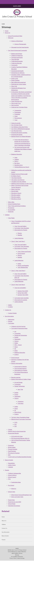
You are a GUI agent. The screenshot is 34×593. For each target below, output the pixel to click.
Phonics (20, 233)
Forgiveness (17, 112)
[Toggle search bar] (32, 2)
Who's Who (11, 202)
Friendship (17, 114)
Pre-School (11, 485)
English (16, 337)
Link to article (15, 105)
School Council (12, 477)
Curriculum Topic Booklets (21, 228)
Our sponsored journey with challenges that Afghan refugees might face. (23, 149)
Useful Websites (18, 238)
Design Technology (19, 386)
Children (7, 214)
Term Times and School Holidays (17, 206)
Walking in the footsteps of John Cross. (21, 183)
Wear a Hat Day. (15, 189)
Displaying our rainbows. (18, 72)
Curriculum (11, 323)
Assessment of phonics (20, 366)
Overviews (20, 403)
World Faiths (14, 191)
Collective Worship (16, 63)
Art (15, 331)
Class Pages (11, 218)
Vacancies (11, 211)
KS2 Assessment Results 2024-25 (20, 438)
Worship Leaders (15, 195)
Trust (15, 120)
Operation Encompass (14, 505)
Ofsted (10, 429)
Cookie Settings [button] (21, 558)
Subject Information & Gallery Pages (21, 379)
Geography (17, 339)
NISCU (16, 161)
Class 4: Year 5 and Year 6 (18, 284)
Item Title (20, 389)
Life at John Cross (16, 103)
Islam (15, 157)
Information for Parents (20, 230)
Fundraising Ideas (16, 482)
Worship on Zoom (16, 199)
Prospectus (11, 207)
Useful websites (18, 301)
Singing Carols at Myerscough (19, 174)
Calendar (10, 467)
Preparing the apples (16, 134)
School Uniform (12, 475)
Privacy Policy (13, 558)
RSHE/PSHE (17, 412)
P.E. (15, 348)
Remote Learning (15, 377)
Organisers (21, 401)
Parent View (11, 500)
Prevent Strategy (12, 449)
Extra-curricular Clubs (17, 496)
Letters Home (12, 465)
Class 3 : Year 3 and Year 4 (18, 270)
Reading (20, 235)
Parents (7, 470)
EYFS (15, 422)
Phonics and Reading (23, 265)
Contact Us (8, 310)
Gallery (10, 305)
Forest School (21, 253)
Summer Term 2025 (23, 294)
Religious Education (16, 154)
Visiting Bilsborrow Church (21, 167)
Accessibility (11, 209)
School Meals (11, 503)
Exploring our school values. (18, 84)
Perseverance (18, 118)
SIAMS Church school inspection (17, 431)
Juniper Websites (21, 551)
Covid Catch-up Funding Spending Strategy (19, 457)
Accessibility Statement (17, 556)
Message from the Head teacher (20, 47)
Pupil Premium (12, 451)
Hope (15, 116)
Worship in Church (16, 193)
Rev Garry (17, 163)
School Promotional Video (15, 36)
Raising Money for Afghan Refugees (21, 136)
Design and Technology (20, 335)
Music (16, 347)
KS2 (15, 426)
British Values (11, 447)
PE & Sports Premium (14, 453)
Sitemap (17, 555)
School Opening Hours (14, 204)
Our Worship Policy (16, 130)
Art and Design (18, 382)
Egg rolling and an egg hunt (18, 82)
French (16, 394)
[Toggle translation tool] (28, 2)
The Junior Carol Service (17, 179)
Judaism (16, 159)
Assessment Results (13, 433)
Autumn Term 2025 (23, 291)
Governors (11, 445)
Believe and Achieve (16, 53)
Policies (10, 321)
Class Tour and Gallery (20, 226)
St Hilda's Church (15, 176)
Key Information (9, 316)
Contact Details (12, 313)
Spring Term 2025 (22, 292)
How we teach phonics (20, 368)
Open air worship (15, 123)
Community (14, 65)
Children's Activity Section (18, 326)
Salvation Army (18, 165)
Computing (17, 333)
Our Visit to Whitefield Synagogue (20, 128)
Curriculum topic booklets (21, 298)
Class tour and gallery (20, 287)
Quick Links (17, 6)
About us (13, 488)
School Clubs (11, 491)
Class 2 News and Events (24, 251)
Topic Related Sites (23, 267)
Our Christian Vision (16, 125)
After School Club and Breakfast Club (21, 495)
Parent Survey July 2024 (14, 502)
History (16, 341)
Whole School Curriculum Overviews (21, 419)
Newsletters (11, 463)
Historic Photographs (20, 44)
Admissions (11, 319)
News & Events (9, 460)
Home (3, 24)
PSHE (16, 350)
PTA (9, 479)
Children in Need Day (17, 55)
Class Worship (15, 59)
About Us (7, 32)
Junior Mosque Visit (16, 101)
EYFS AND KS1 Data (17, 436)
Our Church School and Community (17, 50)
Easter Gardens (15, 80)
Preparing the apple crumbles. (19, 132)
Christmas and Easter (17, 57)
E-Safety (10, 306)
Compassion (17, 110)
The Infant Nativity (16, 177)
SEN (9, 455)
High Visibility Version (17, 553)
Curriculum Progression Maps (19, 328)
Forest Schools (15, 357)
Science (16, 354)
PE (15, 410)
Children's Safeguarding (14, 473)
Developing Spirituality (17, 71)
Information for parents (20, 300)
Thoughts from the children (18, 181)
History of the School (17, 41)
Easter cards (14, 78)
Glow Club (14, 86)
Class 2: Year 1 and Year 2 (18, 241)
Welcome (10, 37)
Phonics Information (16, 363)
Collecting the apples (17, 61)
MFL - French (18, 345)
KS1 (15, 424)
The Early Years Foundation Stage (20, 417)
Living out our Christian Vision (19, 107)
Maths (19, 263)
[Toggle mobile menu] (2, 2)
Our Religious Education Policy (19, 127)
